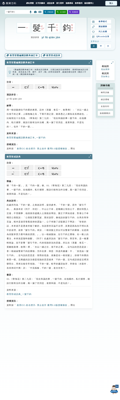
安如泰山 (105, 76)
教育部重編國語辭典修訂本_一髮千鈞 (26, 137)
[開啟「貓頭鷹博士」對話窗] (114, 389)
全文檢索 (63, 12)
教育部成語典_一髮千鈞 (19, 294)
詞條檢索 (50, 12)
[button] (60, 3)
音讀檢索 (75, 12)
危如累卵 (105, 69)
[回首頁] (9, 3)
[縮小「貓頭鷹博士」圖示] (117, 386)
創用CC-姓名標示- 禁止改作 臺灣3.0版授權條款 (41, 148)
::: (1, 3)
